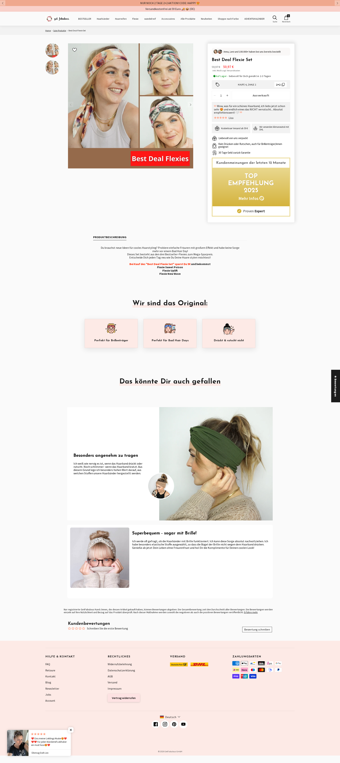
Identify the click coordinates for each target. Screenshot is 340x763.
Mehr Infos (251, 198)
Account (50, 700)
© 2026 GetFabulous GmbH (170, 751)
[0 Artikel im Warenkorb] (286, 17)
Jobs (48, 694)
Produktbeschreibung (109, 237)
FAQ (47, 664)
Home (48, 30)
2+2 (278, 84)
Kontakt (50, 676)
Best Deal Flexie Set (77, 30)
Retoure (50, 670)
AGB (110, 676)
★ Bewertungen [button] (335, 386)
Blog (48, 682)
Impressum (114, 688)
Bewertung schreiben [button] (257, 629)
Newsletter (52, 688)
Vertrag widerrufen (124, 698)
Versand (112, 682)
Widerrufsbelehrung (120, 664)
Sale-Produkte (59, 30)
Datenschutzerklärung (121, 670)
